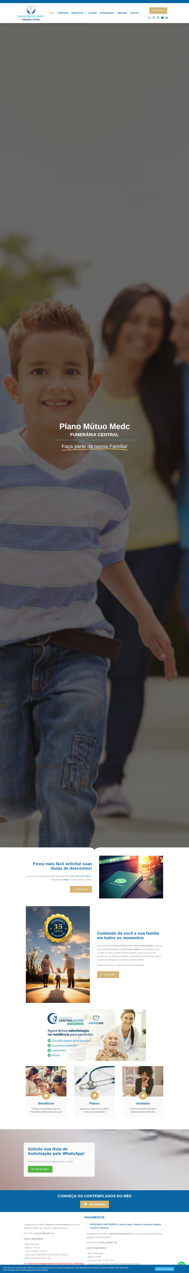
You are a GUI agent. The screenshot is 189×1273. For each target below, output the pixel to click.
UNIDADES (122, 13)
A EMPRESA (63, 13)
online (65, 879)
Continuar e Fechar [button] (164, 1269)
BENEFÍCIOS (77, 13)
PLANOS (93, 13)
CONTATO (134, 13)
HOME (51, 13)
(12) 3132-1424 (82, 876)
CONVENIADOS (107, 13)
